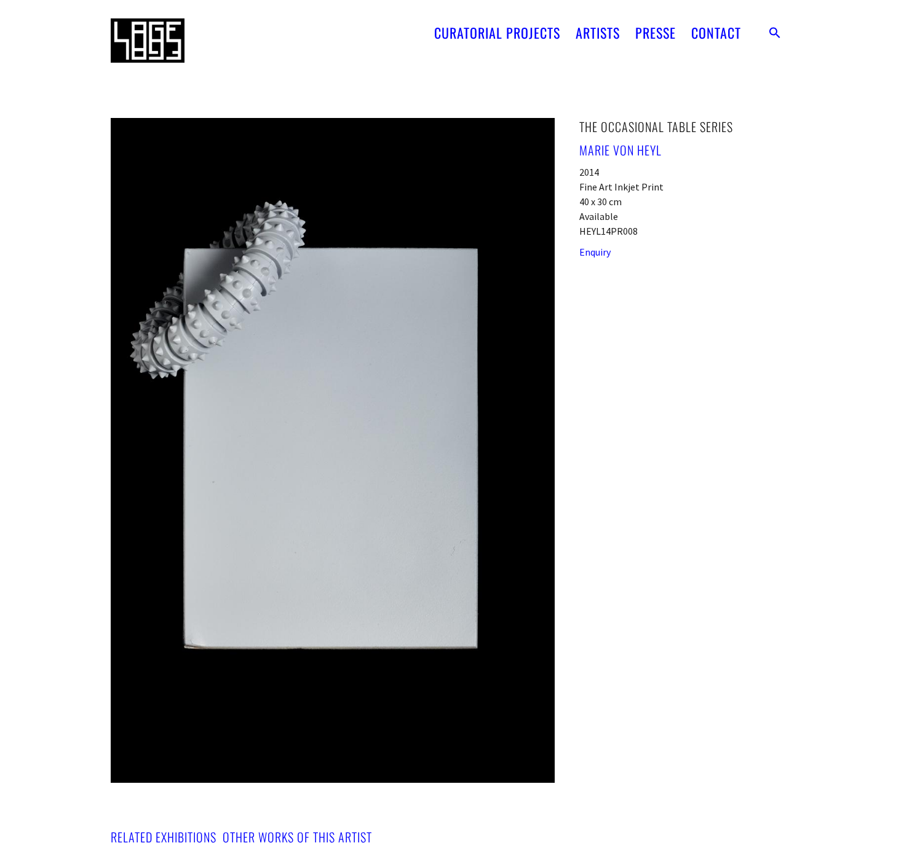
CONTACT (716, 32)
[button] (774, 32)
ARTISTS (598, 32)
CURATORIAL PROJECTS (497, 32)
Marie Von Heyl (620, 150)
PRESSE (655, 32)
